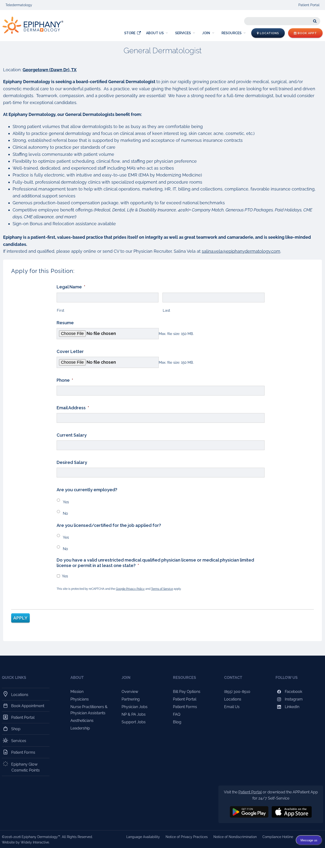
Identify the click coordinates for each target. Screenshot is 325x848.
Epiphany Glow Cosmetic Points (25, 767)
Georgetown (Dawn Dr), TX (50, 69)
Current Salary (72, 435)
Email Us (232, 707)
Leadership (80, 728)
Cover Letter (70, 351)
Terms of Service (162, 589)
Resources (231, 33)
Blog (177, 722)
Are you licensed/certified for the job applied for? (109, 525)
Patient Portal (309, 5)
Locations (269, 33)
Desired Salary (72, 462)
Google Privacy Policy (130, 589)
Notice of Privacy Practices (187, 837)
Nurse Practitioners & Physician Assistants (89, 710)
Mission (77, 691)
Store (129, 33)
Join (206, 33)
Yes (66, 502)
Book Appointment (27, 706)
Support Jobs (134, 722)
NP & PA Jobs (134, 714)
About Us (155, 33)
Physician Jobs (135, 707)
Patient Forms (23, 752)
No (65, 513)
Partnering (131, 699)
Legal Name (71, 286)
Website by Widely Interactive (25, 842)
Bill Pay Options (186, 691)
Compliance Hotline (277, 837)
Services (183, 33)
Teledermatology (18, 5)
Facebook (293, 691)
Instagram (293, 699)
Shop (15, 729)
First (60, 310)
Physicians (79, 699)
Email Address (73, 407)
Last (166, 310)
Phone (65, 380)
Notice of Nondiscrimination (235, 837)
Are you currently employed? (87, 489)
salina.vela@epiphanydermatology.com (241, 251)
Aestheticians (82, 720)
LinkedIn (291, 707)
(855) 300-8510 (237, 691)
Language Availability (143, 837)
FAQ (176, 714)
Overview (130, 691)
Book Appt (307, 33)
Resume (65, 322)
